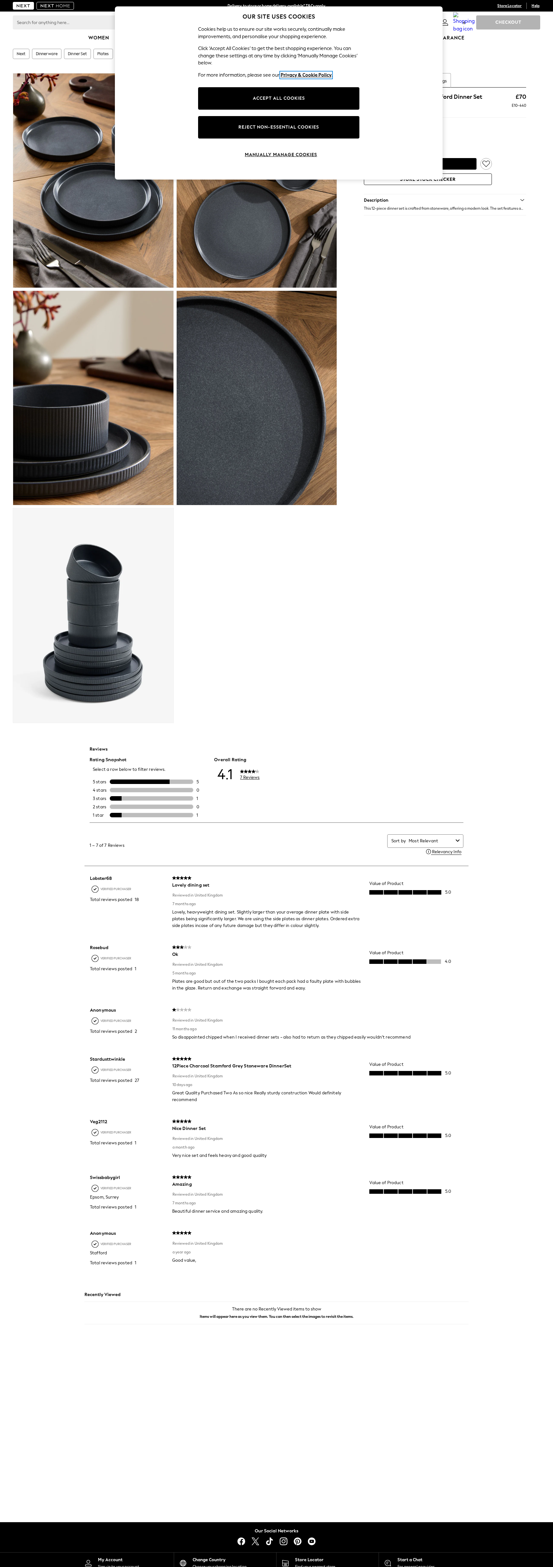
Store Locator (509, 6)
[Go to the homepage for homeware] (55, 6)
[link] (445, 22)
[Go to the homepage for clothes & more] (23, 6)
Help (536, 6)
